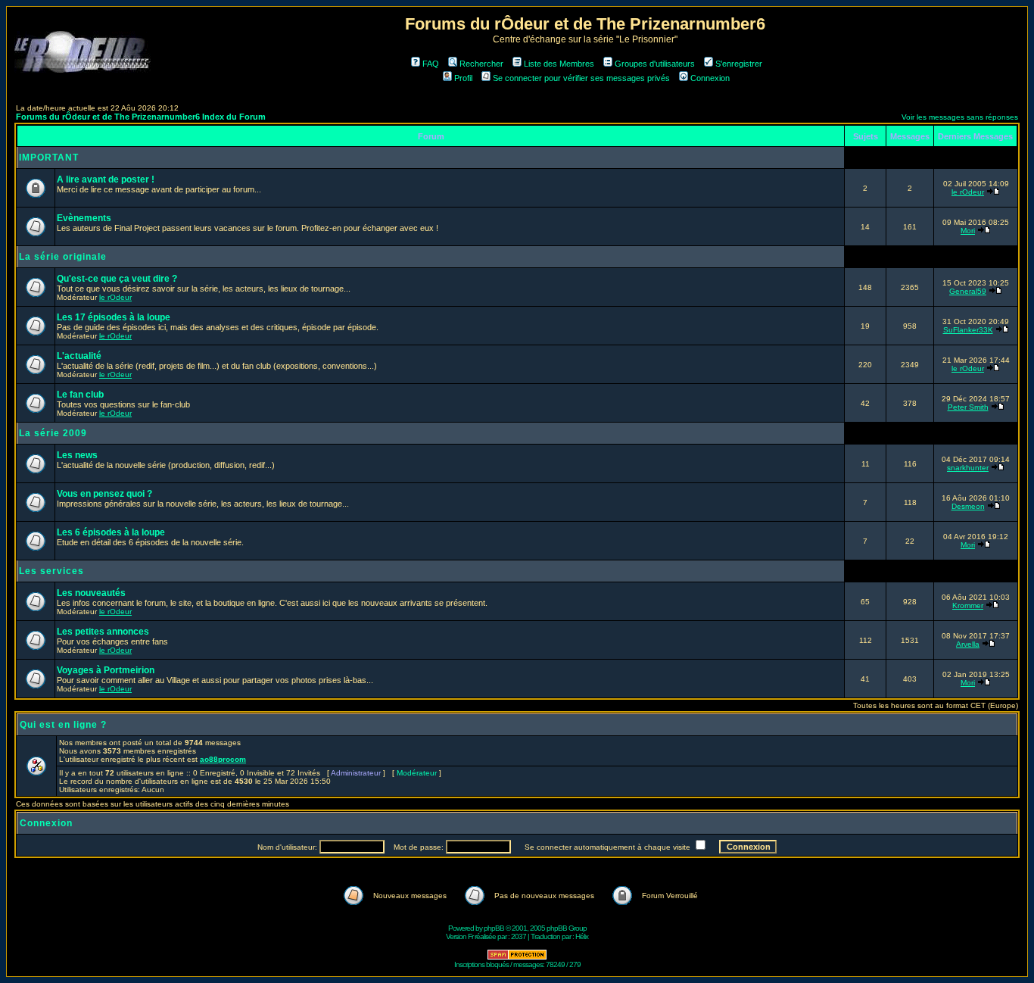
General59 (967, 291)
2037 (518, 936)
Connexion (710, 78)
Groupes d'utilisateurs (655, 63)
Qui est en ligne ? (63, 724)
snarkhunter (968, 467)
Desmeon (968, 506)
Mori (968, 230)
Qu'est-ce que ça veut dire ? (117, 278)
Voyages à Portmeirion (105, 670)
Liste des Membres (559, 63)
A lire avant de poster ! (105, 179)
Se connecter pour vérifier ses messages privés (581, 78)
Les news (77, 455)
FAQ (430, 63)
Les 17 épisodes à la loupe (113, 317)
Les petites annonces (103, 631)
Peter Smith (968, 407)
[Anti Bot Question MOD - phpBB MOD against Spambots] (517, 957)
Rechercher (481, 63)
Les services (51, 571)
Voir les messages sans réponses (960, 117)
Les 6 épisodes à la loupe (111, 532)
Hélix (581, 936)
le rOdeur (967, 192)
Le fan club (80, 394)
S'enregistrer (738, 63)
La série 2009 (53, 433)
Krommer (967, 605)
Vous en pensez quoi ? (104, 493)
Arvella (967, 644)
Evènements (84, 218)
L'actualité (79, 356)
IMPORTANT (49, 157)
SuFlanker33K (968, 330)
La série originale (63, 256)
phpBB (494, 928)
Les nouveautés (91, 593)
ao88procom (223, 759)
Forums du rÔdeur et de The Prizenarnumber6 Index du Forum (141, 116)
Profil (463, 78)
